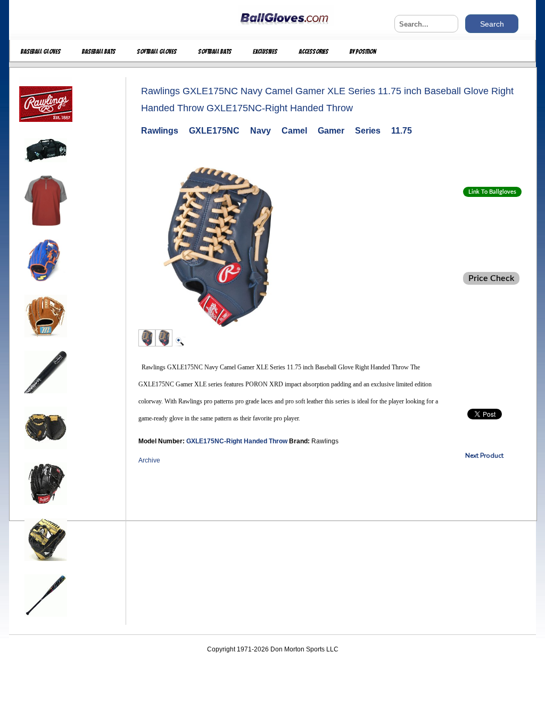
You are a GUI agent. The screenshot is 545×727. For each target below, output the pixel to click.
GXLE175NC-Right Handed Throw (237, 441)
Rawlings (159, 130)
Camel (294, 130)
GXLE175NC (214, 130)
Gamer (331, 130)
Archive (149, 460)
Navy (260, 130)
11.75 (401, 130)
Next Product (484, 455)
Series (368, 130)
